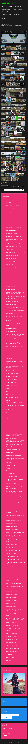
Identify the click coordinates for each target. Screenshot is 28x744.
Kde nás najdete (6, 9)
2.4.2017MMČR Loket (11, 606)
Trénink (14, 9)
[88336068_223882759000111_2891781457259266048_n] (20, 170)
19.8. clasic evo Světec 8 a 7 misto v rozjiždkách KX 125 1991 (14, 362)
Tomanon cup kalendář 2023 (13, 416)
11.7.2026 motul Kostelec (12, 209)
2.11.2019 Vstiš (9, 452)
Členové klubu (17, 6)
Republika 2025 (9, 274)
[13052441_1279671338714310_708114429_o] (19, 135)
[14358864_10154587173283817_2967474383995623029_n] (8, 130)
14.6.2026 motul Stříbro (11, 215)
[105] (22, 115)
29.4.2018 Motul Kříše (11, 553)
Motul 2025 (8, 283)
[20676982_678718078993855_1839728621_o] (3, 109)
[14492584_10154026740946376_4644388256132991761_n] (8, 125)
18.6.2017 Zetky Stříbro (11, 594)
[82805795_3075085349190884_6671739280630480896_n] (23, 50)
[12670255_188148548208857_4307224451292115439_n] (23, 165)
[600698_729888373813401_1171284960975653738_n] (15, 135)
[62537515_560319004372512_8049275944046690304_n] (6, 65)
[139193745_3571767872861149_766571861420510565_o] (17, 175)
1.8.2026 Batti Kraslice (11, 203)
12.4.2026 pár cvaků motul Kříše (13, 236)
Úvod (3, 6)
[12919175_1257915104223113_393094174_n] (23, 144)
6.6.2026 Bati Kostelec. (11, 218)
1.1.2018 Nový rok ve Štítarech (13, 573)
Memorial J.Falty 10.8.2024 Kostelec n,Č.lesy (14, 317)
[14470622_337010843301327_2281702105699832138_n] (13, 125)
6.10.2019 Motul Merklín (11, 466)
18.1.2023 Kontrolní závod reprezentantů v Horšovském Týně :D (15, 401)
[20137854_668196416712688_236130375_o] (13, 109)
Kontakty (20, 9)
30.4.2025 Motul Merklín (11, 286)
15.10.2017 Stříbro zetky (11, 591)
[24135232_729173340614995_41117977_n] (21, 96)
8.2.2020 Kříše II (9, 428)
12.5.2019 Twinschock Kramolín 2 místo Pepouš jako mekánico (15, 487)
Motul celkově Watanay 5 (12, 328)
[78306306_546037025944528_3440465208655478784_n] (8, 60)
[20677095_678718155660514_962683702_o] (23, 106)
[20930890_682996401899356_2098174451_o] (13, 106)
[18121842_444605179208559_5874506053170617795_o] (2, 175)
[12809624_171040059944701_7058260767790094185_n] (13, 155)
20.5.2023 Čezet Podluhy (12, 373)
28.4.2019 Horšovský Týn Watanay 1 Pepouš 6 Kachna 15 (14, 492)
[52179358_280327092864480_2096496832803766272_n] (13, 75)
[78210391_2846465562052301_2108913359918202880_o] (8, 55)
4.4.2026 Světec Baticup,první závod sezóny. (14, 239)
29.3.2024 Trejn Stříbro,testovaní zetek (15, 310)
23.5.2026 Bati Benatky (11, 221)
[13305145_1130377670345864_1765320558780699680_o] (11, 135)
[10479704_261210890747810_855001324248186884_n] (15, 170)
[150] (8, 115)
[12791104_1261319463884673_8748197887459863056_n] (23, 125)
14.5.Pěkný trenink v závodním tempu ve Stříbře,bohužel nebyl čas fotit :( (15, 619)
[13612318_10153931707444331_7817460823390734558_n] (23, 130)
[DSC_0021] (23, 109)
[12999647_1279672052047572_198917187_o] (13, 144)
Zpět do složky (4, 185)
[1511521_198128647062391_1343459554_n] (12, 175)
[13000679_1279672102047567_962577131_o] (8, 144)
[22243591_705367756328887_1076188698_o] (23, 101)
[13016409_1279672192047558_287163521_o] (8, 140)
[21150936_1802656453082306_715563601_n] (8, 106)
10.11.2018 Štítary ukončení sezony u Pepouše (15, 516)
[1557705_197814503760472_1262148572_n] (3, 181)
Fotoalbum (9, 6)
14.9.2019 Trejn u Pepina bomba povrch (13, 469)
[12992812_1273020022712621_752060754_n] (18, 144)
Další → (3, 183)
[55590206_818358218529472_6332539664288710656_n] (16, 70)
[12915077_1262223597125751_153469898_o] (12, 150)
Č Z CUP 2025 (9, 277)
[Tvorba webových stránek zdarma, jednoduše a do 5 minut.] (18, 742)
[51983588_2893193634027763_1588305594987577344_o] (24, 170)
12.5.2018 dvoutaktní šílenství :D (13, 550)
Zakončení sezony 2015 (11, 645)
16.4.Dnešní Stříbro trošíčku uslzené (14, 622)
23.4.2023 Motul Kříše (11, 388)
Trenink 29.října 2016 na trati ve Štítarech (13, 614)
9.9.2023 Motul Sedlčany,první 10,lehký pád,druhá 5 (15, 357)
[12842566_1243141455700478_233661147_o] (3, 155)
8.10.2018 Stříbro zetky (11, 526)
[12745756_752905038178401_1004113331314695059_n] (18, 155)
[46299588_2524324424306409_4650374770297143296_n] (13, 91)
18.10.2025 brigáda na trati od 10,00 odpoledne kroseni (13, 17)
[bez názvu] (3, 160)
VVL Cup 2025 (9, 271)
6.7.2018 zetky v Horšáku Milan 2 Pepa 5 (15, 532)
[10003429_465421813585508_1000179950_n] (22, 86)
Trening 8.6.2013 (10, 657)
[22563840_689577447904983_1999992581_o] (18, 101)
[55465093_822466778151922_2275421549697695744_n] (11, 70)
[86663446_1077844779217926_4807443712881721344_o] (13, 50)
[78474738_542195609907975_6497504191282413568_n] (13, 60)
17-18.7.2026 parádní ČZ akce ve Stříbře (15, 206)
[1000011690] (17, 181)
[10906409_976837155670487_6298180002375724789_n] (7, 175)
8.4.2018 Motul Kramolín (12, 556)
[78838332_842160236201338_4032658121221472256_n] (2, 65)
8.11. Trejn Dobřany (10, 249)
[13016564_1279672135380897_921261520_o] (3, 140)
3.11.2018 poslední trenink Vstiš (13, 520)
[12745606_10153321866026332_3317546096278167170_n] (7, 160)
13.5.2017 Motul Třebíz (11, 600)
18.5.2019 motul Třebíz (11, 484)
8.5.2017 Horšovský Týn (11, 603)
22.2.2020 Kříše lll (10, 422)
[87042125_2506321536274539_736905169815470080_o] (3, 50)
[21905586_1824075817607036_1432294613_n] (3, 106)
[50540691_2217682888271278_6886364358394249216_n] (8, 86)
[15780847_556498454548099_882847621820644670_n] (17, 115)
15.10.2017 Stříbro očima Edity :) (13, 583)
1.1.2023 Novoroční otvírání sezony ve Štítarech (15, 406)
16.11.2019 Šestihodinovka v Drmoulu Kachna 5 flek (15, 445)
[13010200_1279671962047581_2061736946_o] (3, 144)
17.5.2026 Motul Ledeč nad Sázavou (14, 224)
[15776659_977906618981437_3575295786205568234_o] (3, 120)
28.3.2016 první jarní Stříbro (12, 626)
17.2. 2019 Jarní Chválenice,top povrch (15, 508)
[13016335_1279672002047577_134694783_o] (17, 140)
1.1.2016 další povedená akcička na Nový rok (14, 629)
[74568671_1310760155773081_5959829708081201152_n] (21, 55)
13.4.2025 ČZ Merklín (7, 14)
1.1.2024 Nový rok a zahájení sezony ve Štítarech (15, 324)
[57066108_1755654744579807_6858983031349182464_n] (7, 70)
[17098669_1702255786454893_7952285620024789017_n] (8, 50)
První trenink (9, 660)
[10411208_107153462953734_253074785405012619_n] (8, 101)
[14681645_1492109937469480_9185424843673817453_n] (3, 125)
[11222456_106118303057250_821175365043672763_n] (13, 165)
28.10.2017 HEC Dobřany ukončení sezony (14, 579)
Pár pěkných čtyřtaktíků (11, 636)
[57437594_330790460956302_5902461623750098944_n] (24, 65)
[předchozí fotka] (2, 38)
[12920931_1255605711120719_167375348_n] (6, 150)
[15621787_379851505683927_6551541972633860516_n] (8, 120)
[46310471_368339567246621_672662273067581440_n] (8, 91)
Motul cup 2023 (9, 410)
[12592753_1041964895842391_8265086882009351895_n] (3, 170)
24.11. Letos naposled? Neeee (13, 449)
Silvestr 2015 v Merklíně (11, 633)
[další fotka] (25, 38)
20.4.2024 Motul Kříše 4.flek (12, 301)
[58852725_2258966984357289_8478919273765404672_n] (15, 65)
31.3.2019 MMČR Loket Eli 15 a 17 (14, 499)
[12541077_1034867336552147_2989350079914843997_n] (11, 170)
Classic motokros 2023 (11, 413)
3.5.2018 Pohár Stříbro (11, 544)
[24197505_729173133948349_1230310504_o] (3, 101)
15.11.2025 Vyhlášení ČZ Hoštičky (14, 246)
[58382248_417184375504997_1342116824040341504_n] (19, 65)
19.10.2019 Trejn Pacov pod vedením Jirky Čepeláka (15, 459)
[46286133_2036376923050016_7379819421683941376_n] (18, 91)
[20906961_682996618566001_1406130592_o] (18, 106)
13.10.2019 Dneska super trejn (13, 462)
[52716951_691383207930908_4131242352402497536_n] (21, 70)
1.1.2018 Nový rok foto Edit (12, 570)
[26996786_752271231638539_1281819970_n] (8, 96)
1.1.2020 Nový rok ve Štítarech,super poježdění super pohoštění (15, 434)
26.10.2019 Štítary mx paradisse (13, 455)
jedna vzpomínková (10, 473)
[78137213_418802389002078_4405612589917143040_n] (17, 60)
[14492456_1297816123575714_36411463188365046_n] (17, 81)
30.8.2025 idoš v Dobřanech (12, 265)
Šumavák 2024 (9, 313)
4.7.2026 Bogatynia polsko (12, 212)
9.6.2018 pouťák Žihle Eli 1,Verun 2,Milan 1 (13, 540)
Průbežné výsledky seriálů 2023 (13, 376)
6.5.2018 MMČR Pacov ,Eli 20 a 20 (14, 559)
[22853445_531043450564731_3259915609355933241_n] (13, 101)
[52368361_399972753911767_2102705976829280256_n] (17, 75)
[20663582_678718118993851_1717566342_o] (8, 109)
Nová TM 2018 (9, 576)
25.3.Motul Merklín (10, 392)
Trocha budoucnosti (11, 642)
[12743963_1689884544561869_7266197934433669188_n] (12, 160)
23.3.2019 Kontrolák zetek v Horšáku (14, 505)
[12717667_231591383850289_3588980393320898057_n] (17, 150)
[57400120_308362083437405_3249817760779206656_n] (3, 70)
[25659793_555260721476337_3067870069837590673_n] (13, 86)
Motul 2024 (8, 321)
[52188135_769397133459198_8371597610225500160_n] (8, 75)
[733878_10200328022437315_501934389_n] (22, 160)
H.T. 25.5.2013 (9, 654)
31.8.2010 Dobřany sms (11, 476)
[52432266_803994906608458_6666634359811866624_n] (3, 75)
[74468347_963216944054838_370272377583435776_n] (21, 60)
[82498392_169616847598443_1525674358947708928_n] (3, 55)
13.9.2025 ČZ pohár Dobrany (13, 259)
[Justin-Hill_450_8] (21, 175)
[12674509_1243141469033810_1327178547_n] (8, 155)
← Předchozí (4, 182)
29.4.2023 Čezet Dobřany (12, 385)
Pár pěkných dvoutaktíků (12, 639)
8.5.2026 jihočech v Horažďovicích (14, 227)
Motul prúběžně (10, 354)
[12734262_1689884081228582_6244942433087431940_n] (17, 160)
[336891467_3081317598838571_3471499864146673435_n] (13, 181)
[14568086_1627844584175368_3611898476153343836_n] (23, 120)
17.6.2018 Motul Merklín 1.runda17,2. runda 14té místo (15, 536)
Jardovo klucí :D (9, 419)
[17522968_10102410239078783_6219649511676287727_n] (3, 86)
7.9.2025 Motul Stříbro (11, 262)
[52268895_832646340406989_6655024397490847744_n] (22, 75)
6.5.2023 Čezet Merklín (11, 382)
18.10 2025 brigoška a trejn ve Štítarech (15, 252)
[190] (2, 135)
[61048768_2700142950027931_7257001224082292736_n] (11, 65)
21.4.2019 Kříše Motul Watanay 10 (14, 496)
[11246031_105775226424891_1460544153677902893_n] (8, 165)
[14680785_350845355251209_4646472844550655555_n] (13, 120)
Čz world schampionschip (8, 11)
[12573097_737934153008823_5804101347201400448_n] (7, 170)
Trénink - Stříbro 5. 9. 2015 (12, 651)
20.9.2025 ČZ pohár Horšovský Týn (14, 256)
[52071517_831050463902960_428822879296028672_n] (7, 81)
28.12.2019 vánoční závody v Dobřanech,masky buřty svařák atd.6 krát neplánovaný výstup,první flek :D (15, 440)
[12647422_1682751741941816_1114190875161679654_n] (18, 165)
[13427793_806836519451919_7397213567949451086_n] (6, 135)
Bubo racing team (9, 3)
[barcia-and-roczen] (8, 181)
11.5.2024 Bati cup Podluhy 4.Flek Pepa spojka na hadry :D (15, 297)
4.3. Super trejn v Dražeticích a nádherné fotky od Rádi (13, 610)
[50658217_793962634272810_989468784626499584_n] (22, 81)
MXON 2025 (17, 14)
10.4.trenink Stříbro (10, 395)
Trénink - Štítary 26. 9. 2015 (12, 648)
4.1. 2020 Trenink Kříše (11, 431)
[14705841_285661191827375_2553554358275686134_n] (18, 120)
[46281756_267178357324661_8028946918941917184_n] (23, 91)
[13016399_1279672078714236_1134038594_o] (12, 140)
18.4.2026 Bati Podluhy (11, 233)
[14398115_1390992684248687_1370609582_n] (13, 130)
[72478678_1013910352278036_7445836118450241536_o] (16, 55)
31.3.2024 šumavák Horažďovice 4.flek (15, 307)
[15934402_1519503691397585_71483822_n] (13, 115)
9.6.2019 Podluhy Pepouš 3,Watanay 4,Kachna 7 (14, 480)
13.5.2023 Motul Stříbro (11, 379)
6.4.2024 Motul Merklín (11, 304)
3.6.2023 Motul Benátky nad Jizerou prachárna (14, 366)
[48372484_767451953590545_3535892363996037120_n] (17, 86)
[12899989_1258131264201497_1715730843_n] (2, 150)
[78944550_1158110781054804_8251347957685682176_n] (12, 55)
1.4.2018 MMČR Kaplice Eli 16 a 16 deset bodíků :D (15, 563)
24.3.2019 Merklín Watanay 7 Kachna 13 (15, 502)
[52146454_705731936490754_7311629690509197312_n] (2, 81)
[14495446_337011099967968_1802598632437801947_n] (18, 125)
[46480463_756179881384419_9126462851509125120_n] (3, 91)
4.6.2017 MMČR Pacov (11, 597)
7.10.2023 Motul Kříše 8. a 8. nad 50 (14, 339)
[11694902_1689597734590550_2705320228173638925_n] (23, 155)
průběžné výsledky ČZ (11, 370)
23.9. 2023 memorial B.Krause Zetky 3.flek (14, 347)
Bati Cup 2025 (9, 280)
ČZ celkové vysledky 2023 (12, 331)
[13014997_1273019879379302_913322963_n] (22, 140)
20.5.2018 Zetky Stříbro (11, 547)
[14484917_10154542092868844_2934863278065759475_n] (3, 130)
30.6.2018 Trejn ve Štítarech (12, 529)
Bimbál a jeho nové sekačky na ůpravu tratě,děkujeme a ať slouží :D (15, 292)
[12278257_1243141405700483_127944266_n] (22, 150)
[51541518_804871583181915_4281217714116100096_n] (12, 81)
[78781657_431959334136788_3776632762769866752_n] (3, 60)
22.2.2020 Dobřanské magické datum (15, 425)
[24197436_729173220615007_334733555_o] (17, 96)
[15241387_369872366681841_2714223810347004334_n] (18, 50)
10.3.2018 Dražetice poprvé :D (13, 567)
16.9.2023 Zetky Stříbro (11, 351)
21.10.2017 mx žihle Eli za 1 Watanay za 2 (15, 587)
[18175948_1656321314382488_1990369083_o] (18, 109)
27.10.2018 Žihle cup (11, 523)
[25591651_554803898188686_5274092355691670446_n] (12, 96)
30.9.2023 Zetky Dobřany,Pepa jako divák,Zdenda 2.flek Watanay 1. (14, 342)
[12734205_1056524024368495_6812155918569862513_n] (3, 165)
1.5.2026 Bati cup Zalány (11, 230)
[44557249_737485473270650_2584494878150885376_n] (3, 96)
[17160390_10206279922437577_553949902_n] (3, 115)
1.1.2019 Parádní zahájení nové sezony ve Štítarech (15, 511)
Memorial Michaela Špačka (12, 398)
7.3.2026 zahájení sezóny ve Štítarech (15, 243)
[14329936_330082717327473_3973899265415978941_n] (18, 130)
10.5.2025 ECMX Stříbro (11, 268)
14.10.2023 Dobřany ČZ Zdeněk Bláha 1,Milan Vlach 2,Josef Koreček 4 (15, 335)
